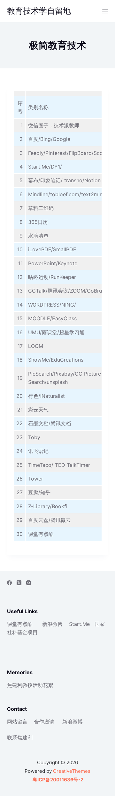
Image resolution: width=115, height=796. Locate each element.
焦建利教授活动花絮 (30, 685)
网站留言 (17, 721)
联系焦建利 (20, 737)
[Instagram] (28, 582)
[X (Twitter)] (19, 582)
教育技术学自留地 (39, 11)
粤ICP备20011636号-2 (57, 780)
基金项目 (27, 632)
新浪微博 (52, 624)
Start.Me (79, 624)
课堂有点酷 (20, 624)
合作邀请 (44, 721)
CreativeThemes (71, 771)
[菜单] (105, 11)
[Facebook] (9, 582)
